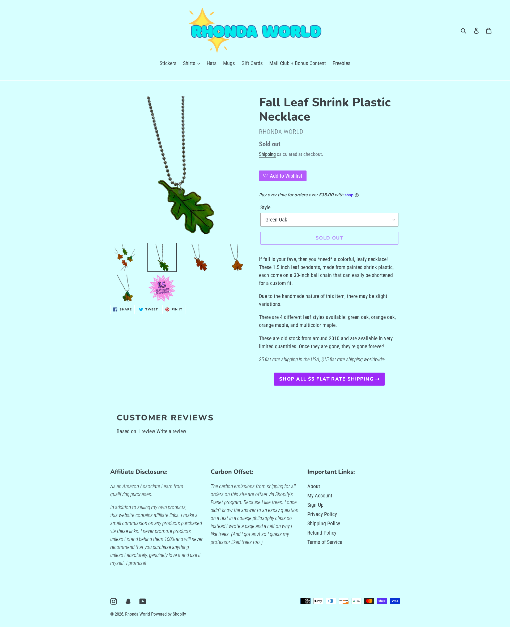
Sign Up (315, 505)
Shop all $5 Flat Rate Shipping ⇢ (329, 379)
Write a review (171, 431)
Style (265, 207)
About (313, 486)
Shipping (267, 154)
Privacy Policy (322, 514)
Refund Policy (321, 533)
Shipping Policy (323, 523)
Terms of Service (324, 542)
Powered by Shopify (168, 614)
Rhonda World (137, 614)
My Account (319, 495)
